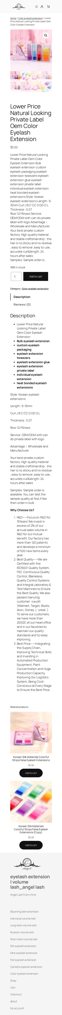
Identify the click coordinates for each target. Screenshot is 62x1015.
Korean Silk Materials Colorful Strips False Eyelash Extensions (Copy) (31, 829)
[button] (46, 35)
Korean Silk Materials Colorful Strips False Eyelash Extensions (31, 758)
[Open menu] (37, 7)
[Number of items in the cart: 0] (48, 6)
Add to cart (35, 276)
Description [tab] (22, 297)
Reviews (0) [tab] (22, 304)
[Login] (42, 6)
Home (13, 18)
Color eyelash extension (30, 18)
